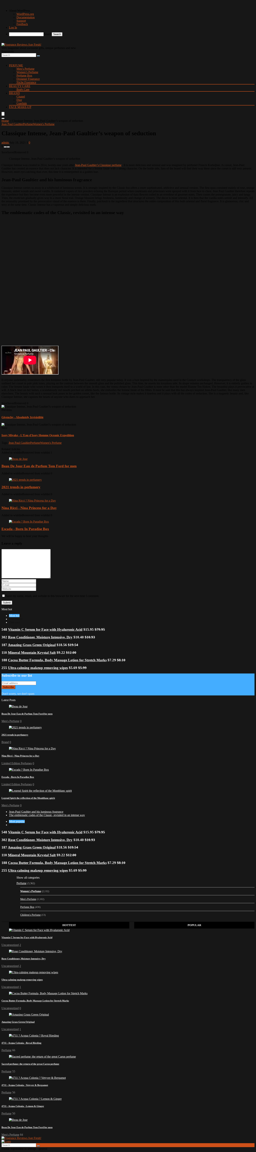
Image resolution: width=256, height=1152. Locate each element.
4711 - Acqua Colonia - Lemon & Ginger (22, 1106)
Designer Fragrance (28, 79)
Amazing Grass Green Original (32, 645)
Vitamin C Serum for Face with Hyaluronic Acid (45, 629)
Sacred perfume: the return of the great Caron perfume (30, 1063)
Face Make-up (20, 107)
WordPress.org (25, 14)
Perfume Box (24, 75)
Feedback (22, 24)
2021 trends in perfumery (20, 487)
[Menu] (2, 114)
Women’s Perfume (27, 72)
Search (48, 34)
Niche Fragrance (26, 82)
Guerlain (21, 103)
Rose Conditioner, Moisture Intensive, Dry (40, 637)
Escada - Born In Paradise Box (25, 529)
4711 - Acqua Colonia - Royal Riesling (21, 1042)
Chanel (20, 96)
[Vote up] (8, 146)
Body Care (22, 89)
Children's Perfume (30, 914)
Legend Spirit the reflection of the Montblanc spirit (28, 798)
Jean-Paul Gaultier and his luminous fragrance (36, 811)
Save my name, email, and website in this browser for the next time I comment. (52, 595)
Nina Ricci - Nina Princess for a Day (29, 508)
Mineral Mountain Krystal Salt (32, 653)
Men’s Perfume (25, 68)
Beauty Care (19, 86)
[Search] (38, 55)
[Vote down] (5, 146)
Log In (13, 27)
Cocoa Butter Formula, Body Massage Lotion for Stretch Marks (57, 660)
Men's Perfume (10, 721)
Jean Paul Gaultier (12, 124)
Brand (14, 93)
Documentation (25, 17)
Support (21, 20)
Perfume (16, 65)
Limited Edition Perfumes (16, 763)
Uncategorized (10, 945)
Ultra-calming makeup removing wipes (38, 668)
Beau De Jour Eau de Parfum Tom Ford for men (39, 466)
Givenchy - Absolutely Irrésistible (22, 417)
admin (5, 142)
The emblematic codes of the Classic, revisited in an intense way (47, 815)
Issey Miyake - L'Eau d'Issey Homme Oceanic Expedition (37, 435)
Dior (19, 100)
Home (5, 120)
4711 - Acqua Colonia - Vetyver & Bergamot (24, 1085)
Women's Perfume (44, 124)
